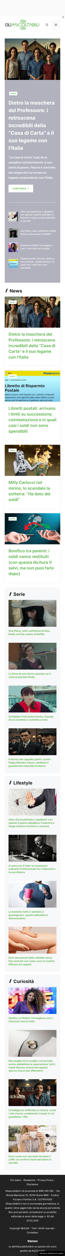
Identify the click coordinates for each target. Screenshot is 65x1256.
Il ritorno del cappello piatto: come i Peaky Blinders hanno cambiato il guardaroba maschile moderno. (30, 762)
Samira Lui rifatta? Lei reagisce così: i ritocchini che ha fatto (31, 1019)
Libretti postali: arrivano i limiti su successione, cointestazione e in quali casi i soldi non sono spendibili (32, 420)
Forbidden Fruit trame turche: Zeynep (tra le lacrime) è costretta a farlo (31, 718)
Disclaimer (32, 1184)
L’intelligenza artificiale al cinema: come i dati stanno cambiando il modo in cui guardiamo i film (32, 1113)
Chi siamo (15, 1180)
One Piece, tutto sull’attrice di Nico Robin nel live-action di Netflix (29, 632)
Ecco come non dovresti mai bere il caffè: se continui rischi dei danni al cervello (30, 1159)
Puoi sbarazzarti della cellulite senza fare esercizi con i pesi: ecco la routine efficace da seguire (32, 961)
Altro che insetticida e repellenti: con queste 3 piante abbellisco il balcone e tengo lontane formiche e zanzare (31, 823)
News (13, 93)
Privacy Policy (45, 1180)
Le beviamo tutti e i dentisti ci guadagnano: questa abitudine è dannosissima (28, 915)
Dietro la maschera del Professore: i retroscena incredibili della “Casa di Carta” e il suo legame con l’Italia (32, 125)
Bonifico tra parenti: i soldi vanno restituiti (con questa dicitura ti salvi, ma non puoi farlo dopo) (31, 562)
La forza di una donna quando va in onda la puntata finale (30, 675)
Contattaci (32, 1232)
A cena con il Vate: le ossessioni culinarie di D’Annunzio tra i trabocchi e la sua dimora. (32, 869)
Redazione (29, 1180)
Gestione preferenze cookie (51, 1253)
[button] (47, 25)
